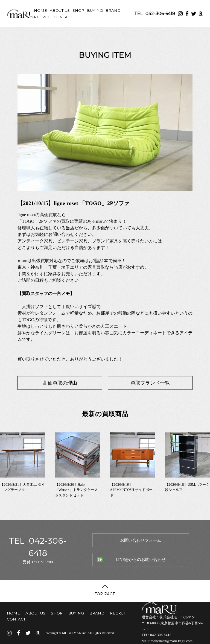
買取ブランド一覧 (150, 383)
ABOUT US (60, 10)
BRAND (113, 10)
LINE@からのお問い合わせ (141, 559)
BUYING (95, 10)
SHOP (78, 10)
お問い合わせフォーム (140, 540)
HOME (40, 10)
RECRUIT (42, 17)
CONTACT (63, 17)
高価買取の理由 (60, 383)
